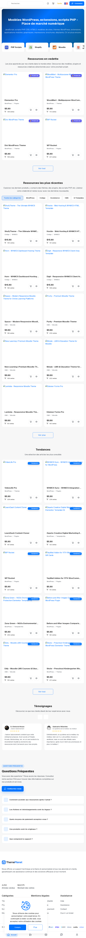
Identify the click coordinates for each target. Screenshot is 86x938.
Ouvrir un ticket (66, 913)
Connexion (79, 3)
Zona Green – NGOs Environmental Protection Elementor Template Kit (37, 623)
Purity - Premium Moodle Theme (62, 321)
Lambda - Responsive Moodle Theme (22, 412)
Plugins (16, 103)
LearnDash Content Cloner (17, 533)
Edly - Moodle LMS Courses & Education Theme (27, 668)
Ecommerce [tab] (55, 198)
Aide (62, 901)
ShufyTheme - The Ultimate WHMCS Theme (25, 231)
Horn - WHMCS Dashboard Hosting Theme (24, 276)
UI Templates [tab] (79, 198)
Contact (63, 909)
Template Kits (60, 536)
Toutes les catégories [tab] (12, 198)
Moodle (12, 325)
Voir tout (41, 168)
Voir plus (42, 435)
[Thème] (48, 3)
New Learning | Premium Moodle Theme (23, 367)
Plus (35, 927)
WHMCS (14, 234)
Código (7, 234)
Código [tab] (42, 198)
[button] (53, 3)
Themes (59, 103)
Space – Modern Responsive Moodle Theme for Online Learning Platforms (39, 321)
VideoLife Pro (11, 488)
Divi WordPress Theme (15, 145)
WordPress (8, 103)
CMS (6, 325)
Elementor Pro (11, 100)
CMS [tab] (67, 198)
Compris (18, 927)
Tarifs (59, 3)
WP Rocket (52, 145)
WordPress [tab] (30, 198)
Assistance (64, 905)
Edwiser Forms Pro (55, 412)
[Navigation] (4, 3)
